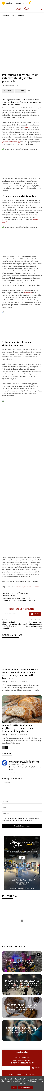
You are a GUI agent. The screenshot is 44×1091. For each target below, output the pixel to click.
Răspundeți (12, 772)
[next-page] (6, 747)
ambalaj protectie (10, 593)
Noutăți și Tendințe (16, 15)
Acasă (4, 15)
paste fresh (25, 593)
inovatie (32, 600)
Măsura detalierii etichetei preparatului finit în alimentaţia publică (32, 625)
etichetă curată (9, 600)
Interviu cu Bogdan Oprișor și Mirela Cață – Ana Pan (22, 961)
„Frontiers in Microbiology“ (11, 142)
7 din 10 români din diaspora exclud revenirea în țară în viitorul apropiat (22, 1030)
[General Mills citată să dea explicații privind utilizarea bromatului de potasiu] (22, 709)
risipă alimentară (10, 595)
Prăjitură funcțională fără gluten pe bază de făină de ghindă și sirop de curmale (22, 1007)
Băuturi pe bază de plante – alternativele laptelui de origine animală (11, 625)
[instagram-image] (22, 921)
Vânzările (27, 127)
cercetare (22, 600)
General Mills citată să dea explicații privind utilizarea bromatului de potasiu (18, 728)
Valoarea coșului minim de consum (27, 587)
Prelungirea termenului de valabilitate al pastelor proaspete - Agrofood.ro (24, 761)
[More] (29, 91)
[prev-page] (3, 747)
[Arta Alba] (22, 9)
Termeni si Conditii (22, 1057)
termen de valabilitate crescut (16, 598)
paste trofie (28, 293)
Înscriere (36, 613)
